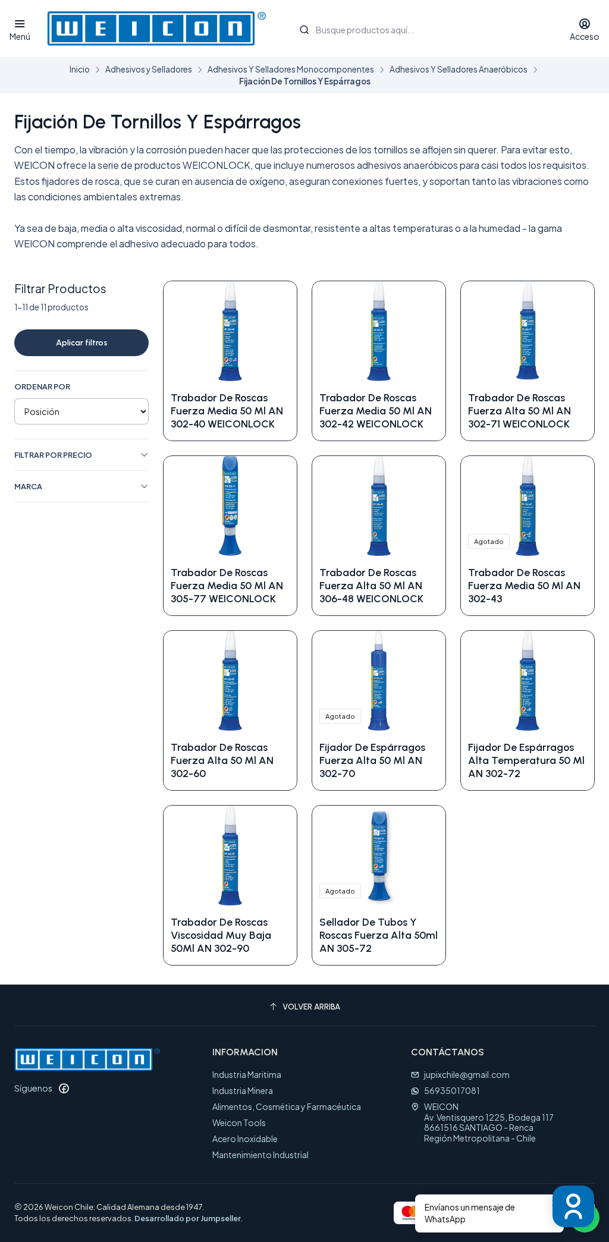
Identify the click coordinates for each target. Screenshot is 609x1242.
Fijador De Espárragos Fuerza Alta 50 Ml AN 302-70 (372, 760)
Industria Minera (242, 1090)
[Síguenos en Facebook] (64, 1088)
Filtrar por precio (53, 455)
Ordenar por (42, 386)
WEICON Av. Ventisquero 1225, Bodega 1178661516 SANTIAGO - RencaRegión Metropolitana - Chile (489, 1122)
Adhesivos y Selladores (148, 69)
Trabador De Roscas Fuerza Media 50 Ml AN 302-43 (524, 585)
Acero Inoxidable (245, 1138)
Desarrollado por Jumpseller (187, 1218)
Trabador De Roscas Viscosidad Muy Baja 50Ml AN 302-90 (221, 935)
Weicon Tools (239, 1122)
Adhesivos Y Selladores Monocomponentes (291, 69)
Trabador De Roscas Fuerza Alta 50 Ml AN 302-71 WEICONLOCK (519, 410)
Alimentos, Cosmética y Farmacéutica (286, 1106)
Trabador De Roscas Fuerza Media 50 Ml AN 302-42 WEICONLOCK (375, 410)
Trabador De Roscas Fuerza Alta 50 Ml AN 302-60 (222, 760)
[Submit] (304, 30)
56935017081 (452, 1090)
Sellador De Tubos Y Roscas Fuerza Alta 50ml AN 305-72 (378, 935)
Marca (28, 486)
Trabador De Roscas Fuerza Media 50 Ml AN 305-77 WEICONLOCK (227, 585)
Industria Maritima (246, 1074)
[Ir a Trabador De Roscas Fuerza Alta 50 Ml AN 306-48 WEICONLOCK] (378, 506)
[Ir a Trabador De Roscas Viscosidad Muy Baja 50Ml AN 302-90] (230, 855)
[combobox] (422, 28)
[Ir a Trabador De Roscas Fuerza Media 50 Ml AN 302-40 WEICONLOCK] (230, 331)
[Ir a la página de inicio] (156, 28)
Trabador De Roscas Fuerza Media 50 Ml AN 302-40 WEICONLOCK (227, 410)
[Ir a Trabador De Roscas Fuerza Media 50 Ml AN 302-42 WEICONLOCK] (378, 331)
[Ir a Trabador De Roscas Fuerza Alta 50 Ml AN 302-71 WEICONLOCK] (527, 331)
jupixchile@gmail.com (467, 1074)
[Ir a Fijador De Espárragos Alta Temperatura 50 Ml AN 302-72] (527, 681)
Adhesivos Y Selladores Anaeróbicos (459, 69)
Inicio (80, 69)
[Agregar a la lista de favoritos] (275, 331)
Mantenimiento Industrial (260, 1154)
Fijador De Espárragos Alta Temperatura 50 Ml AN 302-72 (526, 760)
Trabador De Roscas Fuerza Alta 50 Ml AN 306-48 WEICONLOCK (371, 585)
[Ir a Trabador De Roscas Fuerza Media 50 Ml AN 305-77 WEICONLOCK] (230, 506)
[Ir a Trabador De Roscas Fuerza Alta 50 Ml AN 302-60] (230, 681)
